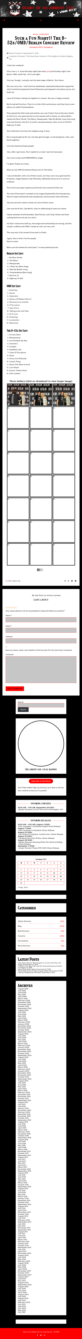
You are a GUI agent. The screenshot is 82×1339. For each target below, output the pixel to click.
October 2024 (23, 1030)
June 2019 (22, 1126)
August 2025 (23, 1010)
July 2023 (22, 1059)
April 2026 (22, 997)
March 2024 (23, 1044)
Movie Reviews (24, 946)
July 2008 (22, 1265)
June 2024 (22, 1038)
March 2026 (23, 999)
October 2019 (23, 1118)
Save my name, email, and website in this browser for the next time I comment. (39, 650)
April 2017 (22, 1165)
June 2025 (22, 1014)
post (48, 71)
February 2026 (24, 1000)
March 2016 (22, 1183)
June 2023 (22, 1061)
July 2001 (22, 1304)
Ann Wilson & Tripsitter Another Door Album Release (40, 834)
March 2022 (23, 1091)
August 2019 (23, 1122)
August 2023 (23, 1057)
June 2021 (22, 1106)
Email (9, 626)
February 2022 (24, 1093)
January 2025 (23, 1024)
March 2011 (22, 1240)
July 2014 (22, 1208)
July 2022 (22, 1083)
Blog (35, 34)
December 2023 (24, 1050)
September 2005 (24, 1285)
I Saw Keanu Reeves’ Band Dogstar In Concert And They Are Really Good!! (39, 963)
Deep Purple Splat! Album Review (30, 969)
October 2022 (23, 1077)
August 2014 (23, 1206)
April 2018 (22, 1147)
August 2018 (23, 1140)
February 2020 (24, 1112)
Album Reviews (24, 921)
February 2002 (24, 1302)
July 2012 (21, 1224)
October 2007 (23, 1273)
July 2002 (22, 1300)
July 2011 (21, 1234)
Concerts (44, 34)
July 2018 (22, 1142)
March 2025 (23, 1020)
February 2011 (23, 1242)
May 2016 (21, 1179)
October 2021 (23, 1099)
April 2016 (22, 1181)
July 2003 (22, 1296)
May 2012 (21, 1226)
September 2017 (24, 1155)
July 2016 (21, 1175)
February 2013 (24, 1220)
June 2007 (22, 1279)
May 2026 (22, 995)
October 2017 (23, 1153)
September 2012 (24, 1222)
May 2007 (22, 1281)
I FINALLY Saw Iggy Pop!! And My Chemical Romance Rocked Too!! (40, 966)
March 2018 (22, 1149)
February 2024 (24, 1046)
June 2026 (22, 993)
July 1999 (21, 1312)
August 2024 (23, 1034)
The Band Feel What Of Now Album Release (36, 838)
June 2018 (22, 1144)
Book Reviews (23, 931)
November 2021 (24, 1096)
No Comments (48, 47)
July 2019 (21, 1124)
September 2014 (24, 1204)
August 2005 (23, 1287)
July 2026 (22, 991)
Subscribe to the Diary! (41, 781)
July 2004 (22, 1291)
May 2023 (22, 1063)
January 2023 (23, 1071)
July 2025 (22, 1012)
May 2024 (22, 1040)
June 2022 (22, 1085)
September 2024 (24, 1032)
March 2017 (22, 1167)
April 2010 (22, 1251)
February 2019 (24, 1132)
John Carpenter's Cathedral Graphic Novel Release (39, 826)
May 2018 (22, 1146)
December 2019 (24, 1114)
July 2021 (21, 1104)
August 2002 (23, 1298)
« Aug (20, 887)
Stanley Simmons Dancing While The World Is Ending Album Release (40, 843)
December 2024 (24, 1026)
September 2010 (24, 1247)
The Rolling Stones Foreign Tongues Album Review (36, 971)
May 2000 (22, 1310)
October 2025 (23, 1006)
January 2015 (23, 1198)
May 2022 (22, 1087)
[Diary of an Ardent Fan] (41, 8)
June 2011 (22, 1236)
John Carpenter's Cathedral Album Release (36, 830)
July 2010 (22, 1249)
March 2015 (22, 1196)
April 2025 (22, 1018)
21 (54, 876)
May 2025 (22, 1016)
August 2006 (23, 1283)
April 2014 (22, 1210)
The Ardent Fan (14, 581)
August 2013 (23, 1216)
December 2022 (24, 1073)
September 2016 (24, 1171)
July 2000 (22, 1308)
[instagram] (44, 1335)
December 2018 (24, 1134)
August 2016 (23, 1173)
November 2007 (24, 1271)
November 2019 (24, 1116)
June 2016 (22, 1177)
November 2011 (24, 1228)
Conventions (23, 941)
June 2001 (22, 1306)
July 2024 (22, 1036)
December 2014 (24, 1200)
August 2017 (23, 1157)
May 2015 (21, 1195)
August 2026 (23, 989)
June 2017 (22, 1161)
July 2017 (21, 1159)
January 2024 (23, 1047)
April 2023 (22, 1065)
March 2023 (23, 1067)
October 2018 (23, 1136)
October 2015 (23, 1185)
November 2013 (24, 1212)
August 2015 (23, 1189)
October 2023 (23, 1053)
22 (61, 876)
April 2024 (22, 1042)
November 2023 (24, 1051)
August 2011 (23, 1232)
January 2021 (23, 1108)
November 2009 (24, 1253)
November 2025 (24, 1004)
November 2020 (24, 1110)
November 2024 (24, 1028)
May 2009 (22, 1259)
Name (9, 615)
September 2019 (24, 1120)
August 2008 (23, 1263)
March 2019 (22, 1130)
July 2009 (22, 1257)
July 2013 (22, 1218)
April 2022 (22, 1089)
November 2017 (24, 1151)
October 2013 (23, 1214)
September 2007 (24, 1275)
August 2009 (23, 1255)
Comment (10, 654)
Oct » (26, 887)
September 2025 (24, 1008)
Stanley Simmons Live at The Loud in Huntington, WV (40, 809)
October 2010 (23, 1245)
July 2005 (22, 1289)
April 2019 (22, 1128)
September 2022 (24, 1079)
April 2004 (22, 1292)
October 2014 (23, 1202)
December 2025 (24, 1002)
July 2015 (21, 1191)
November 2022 (24, 1075)
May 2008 (22, 1267)
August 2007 (23, 1277)
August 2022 (23, 1081)
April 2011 (22, 1238)
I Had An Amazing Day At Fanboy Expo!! (32, 972)
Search (21, 702)
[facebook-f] (37, 1335)
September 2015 (24, 1187)
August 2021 (23, 1102)
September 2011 (24, 1230)
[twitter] (41, 1335)
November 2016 (24, 1169)
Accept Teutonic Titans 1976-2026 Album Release (38, 848)
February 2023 (24, 1069)
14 (54, 873)
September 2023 (24, 1055)
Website (9, 637)
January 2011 (23, 1243)
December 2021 (24, 1095)
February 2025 (24, 1022)
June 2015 (22, 1193)
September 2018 (24, 1138)
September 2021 (24, 1100)
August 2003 (23, 1294)
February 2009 (24, 1261)
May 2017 (21, 1163)
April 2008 (22, 1269)
